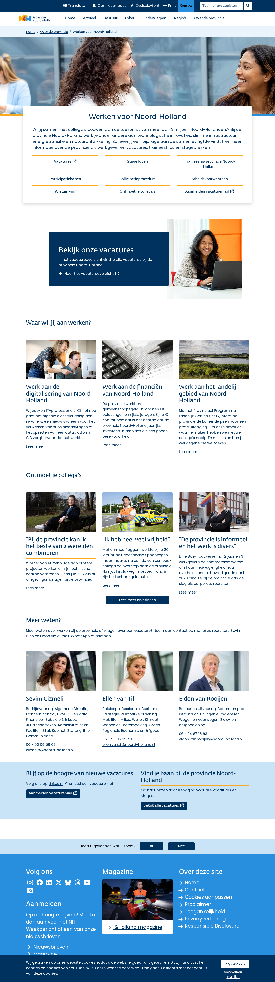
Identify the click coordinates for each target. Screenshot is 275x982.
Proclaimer (198, 904)
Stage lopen (137, 161)
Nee (181, 846)
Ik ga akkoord (235, 963)
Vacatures (76, 161)
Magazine (45, 954)
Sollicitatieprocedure (138, 179)
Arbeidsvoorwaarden (209, 179)
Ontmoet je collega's (137, 191)
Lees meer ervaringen (137, 600)
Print (172, 5)
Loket (130, 18)
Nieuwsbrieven (50, 947)
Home (70, 18)
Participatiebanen (65, 179)
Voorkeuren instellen (233, 975)
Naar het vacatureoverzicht (91, 273)
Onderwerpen (154, 18)
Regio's (180, 18)
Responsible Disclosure (212, 926)
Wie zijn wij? (65, 191)
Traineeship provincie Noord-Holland (210, 164)
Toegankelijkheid (205, 911)
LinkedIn (58, 783)
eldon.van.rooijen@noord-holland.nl (211, 739)
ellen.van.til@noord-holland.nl (128, 744)
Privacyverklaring (205, 918)
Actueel (89, 18)
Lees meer (35, 446)
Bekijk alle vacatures (165, 805)
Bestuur (110, 18)
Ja (151, 846)
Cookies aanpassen (208, 897)
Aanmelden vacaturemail (214, 191)
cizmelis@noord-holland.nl (50, 749)
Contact (186, 5)
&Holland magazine (137, 927)
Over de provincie (209, 18)
